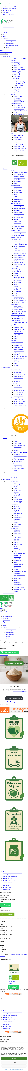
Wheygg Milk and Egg (19, 146)
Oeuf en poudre (18, 139)
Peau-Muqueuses (18, 577)
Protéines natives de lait (17, 71)
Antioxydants (17, 559)
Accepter (14, 1058)
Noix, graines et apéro (16, 203)
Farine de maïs (17, 385)
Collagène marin (18, 499)
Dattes (15, 194)
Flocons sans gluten (19, 250)
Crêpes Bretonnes (15, 320)
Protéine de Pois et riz (19, 107)
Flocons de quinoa (18, 403)
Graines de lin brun (18, 280)
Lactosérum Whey (15, 62)
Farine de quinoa (18, 394)
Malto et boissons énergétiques (19, 452)
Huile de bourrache (19, 512)
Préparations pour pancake (18, 315)
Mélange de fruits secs (19, 174)
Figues (15, 196)
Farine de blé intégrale (19, 298)
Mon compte (6, 30)
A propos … (6, 884)
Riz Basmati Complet (19, 329)
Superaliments (14, 268)
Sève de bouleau (18, 544)
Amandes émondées (19, 205)
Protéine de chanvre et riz (20, 110)
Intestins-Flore (17, 566)
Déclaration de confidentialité (17, 1069)
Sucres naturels (15, 440)
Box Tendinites (17, 492)
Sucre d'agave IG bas (19, 459)
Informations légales (8, 875)
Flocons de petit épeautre (20, 244)
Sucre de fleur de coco (19, 445)
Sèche (15, 183)
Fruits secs (16, 354)
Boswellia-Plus (17, 490)
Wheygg (13, 94)
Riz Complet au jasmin (19, 335)
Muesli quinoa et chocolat (20, 261)
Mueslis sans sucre (16, 252)
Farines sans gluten (19, 302)
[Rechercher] (14, 645)
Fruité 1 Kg (16, 65)
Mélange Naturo (18, 105)
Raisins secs (17, 201)
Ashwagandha (17, 270)
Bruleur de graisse (18, 494)
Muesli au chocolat (18, 257)
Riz (11, 326)
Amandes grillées (18, 207)
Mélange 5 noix (17, 179)
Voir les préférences (14, 1065)
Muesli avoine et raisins (20, 255)
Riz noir (15, 338)
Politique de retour (7, 878)
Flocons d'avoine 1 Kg (19, 401)
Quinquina (16, 539)
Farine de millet (17, 389)
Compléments (6, 479)
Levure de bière (18, 517)
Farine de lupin (17, 381)
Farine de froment (18, 297)
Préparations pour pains (17, 313)
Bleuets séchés (17, 190)
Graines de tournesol (19, 217)
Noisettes (16, 219)
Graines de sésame (18, 282)
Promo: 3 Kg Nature (19, 67)
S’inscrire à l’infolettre (8, 27)
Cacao (15, 344)
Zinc (15, 551)
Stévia (12, 463)
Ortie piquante (17, 537)
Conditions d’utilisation (9, 880)
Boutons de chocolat (19, 234)
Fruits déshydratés (15, 185)
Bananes (16, 188)
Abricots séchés (18, 187)
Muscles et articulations (20, 571)
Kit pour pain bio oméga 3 (20, 311)
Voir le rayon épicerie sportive (14, 698)
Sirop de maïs (17, 449)
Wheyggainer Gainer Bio (20, 148)
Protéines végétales (16, 103)
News (4, 36)
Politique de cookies (7, 1069)
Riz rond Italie (17, 331)
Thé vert (16, 548)
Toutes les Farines (15, 295)
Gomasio (16, 284)
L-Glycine (16, 515)
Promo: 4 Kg (19, 85)
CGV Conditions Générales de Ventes (12, 873)
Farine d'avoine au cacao (20, 374)
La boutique (6, 885)
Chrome (16, 497)
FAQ (4, 34)
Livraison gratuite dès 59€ (9, 7)
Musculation (17, 573)
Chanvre (18, 152)
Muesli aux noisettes (19, 259)
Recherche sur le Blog (8, 14)
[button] (26, 1044)
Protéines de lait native (19, 137)
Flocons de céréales (16, 237)
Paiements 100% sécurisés (10, 8)
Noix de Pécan (17, 225)
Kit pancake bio (17, 316)
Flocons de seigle (18, 241)
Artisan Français (7, 10)
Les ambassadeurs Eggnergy (7, 702)
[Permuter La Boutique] (19, 627)
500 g (17, 91)
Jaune (15, 92)
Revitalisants (17, 582)
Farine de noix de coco (19, 390)
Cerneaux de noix (18, 212)
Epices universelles (18, 564)
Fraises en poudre (18, 198)
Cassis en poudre (18, 192)
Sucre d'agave (17, 443)
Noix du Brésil (17, 221)
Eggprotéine (17, 87)
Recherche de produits (8, 593)
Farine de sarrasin (18, 396)
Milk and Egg (17, 98)
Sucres (5, 438)
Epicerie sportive (10, 43)
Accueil (4, 871)
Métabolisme (17, 568)
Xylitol (15, 441)
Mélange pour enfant (19, 178)
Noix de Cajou (17, 223)
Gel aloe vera (17, 506)
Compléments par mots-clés (18, 553)
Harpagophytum (18, 510)
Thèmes (13, 134)
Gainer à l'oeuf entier (19, 101)
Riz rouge (16, 336)
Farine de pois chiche (19, 392)
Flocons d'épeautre (18, 243)
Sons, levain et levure (16, 309)
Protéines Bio (6, 56)
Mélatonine (16, 521)
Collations (13, 171)
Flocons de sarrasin (19, 399)
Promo (7, 47)
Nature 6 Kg (17, 76)
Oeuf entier (19, 143)
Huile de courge (18, 513)
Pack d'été (16, 526)
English (5, 32)
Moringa (16, 286)
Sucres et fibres (10, 42)
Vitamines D (17, 549)
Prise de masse (17, 181)
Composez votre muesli (20, 253)
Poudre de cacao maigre (20, 232)
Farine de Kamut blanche (20, 300)
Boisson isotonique (18, 454)
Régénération (17, 578)
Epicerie (5, 169)
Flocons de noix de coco (20, 405)
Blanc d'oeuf (17, 80)
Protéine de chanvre (19, 109)
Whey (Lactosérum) (19, 135)
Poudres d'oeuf (15, 78)
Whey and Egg (17, 100)
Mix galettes (17, 362)
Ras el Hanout (17, 291)
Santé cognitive (17, 584)
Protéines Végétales (19, 150)
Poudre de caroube (19, 376)
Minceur (16, 569)
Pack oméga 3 (17, 531)
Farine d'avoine (17, 372)
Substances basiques (19, 587)
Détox (15, 562)
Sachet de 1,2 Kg (20, 82)
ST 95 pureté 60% (18, 465)
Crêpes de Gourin (18, 347)
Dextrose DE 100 (18, 461)
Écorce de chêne (18, 503)
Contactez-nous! (7, 887)
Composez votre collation (20, 172)
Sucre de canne (17, 447)
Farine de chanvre (18, 378)
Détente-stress (17, 560)
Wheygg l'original (18, 96)
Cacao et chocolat (15, 230)
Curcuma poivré (18, 273)
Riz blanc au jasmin (18, 333)
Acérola (15, 483)
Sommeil (16, 586)
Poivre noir (16, 289)
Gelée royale (17, 508)
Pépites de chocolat (19, 235)
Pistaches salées (18, 228)
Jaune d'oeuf (19, 144)
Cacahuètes (17, 210)
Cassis (15, 488)
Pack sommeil (17, 533)
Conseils (2, 50)
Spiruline (16, 112)
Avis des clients (7, 29)
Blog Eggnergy (6, 889)
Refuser (14, 1062)
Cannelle (16, 275)
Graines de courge (18, 216)
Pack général (17, 530)
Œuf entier (17, 89)
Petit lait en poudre (18, 307)
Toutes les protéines (11, 40)
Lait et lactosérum (15, 304)
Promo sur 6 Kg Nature (19, 69)
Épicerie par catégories (17, 342)
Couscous (13, 340)
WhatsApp (7, 905)
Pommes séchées (18, 199)
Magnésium (17, 519)
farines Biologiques (19, 349)
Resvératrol (17, 540)
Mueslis (16, 363)
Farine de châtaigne (19, 380)
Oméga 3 (16, 535)
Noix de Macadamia (19, 226)
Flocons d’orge (17, 239)
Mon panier (6, 12)
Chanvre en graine (18, 271)
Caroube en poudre (19, 277)
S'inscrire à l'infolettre (7, 914)
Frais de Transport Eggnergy (10, 876)
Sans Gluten (17, 365)
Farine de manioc (18, 387)
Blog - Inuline (14, 477)
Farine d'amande (18, 371)
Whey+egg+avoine (18, 318)
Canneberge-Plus (18, 495)
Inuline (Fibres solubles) (17, 467)
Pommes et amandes (19, 176)
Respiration (17, 580)
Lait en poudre (17, 306)
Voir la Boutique (4, 655)
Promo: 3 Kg (17, 74)
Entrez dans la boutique (6, 52)
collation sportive (18, 345)
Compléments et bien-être (12, 45)
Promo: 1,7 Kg (20, 83)
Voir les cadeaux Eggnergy (20, 691)
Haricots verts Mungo (19, 114)
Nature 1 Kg (17, 64)
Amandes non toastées (19, 208)
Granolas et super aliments (21, 356)
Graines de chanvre (19, 214)
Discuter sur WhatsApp (11, 652)
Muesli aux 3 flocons (19, 262)
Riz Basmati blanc (18, 327)
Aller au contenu (4, 1)
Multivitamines (17, 524)
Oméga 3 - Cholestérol (19, 575)
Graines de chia (18, 279)
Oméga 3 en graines (19, 288)
